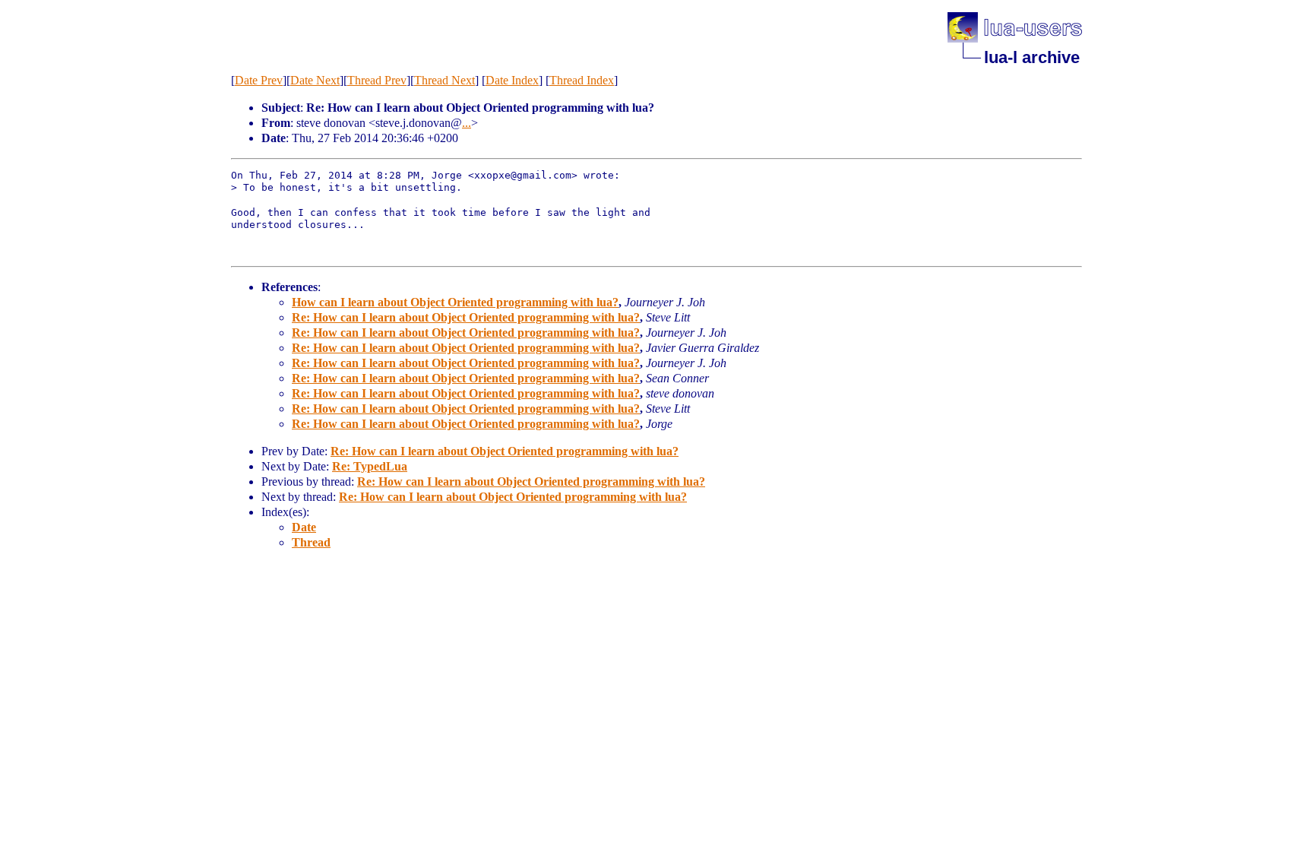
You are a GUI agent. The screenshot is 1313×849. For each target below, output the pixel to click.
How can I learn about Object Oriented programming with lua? (455, 302)
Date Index (512, 80)
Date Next (315, 80)
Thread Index (581, 80)
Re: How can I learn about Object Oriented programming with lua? (466, 317)
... (466, 122)
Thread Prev (377, 80)
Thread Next (444, 80)
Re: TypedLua (369, 466)
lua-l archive (1032, 57)
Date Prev (259, 80)
